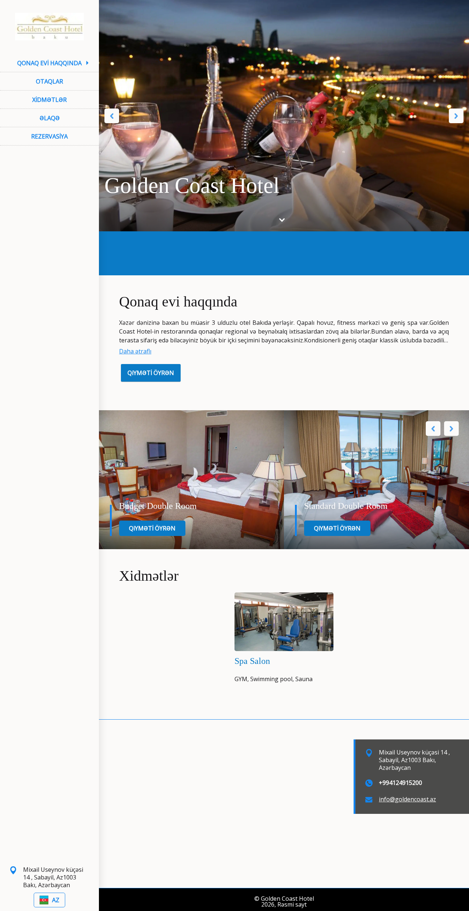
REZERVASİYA (49, 136)
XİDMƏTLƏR (49, 100)
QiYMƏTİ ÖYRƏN (151, 373)
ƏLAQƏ (50, 118)
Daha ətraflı (135, 351)
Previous (111, 116)
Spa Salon (252, 661)
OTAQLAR (49, 81)
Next (456, 116)
